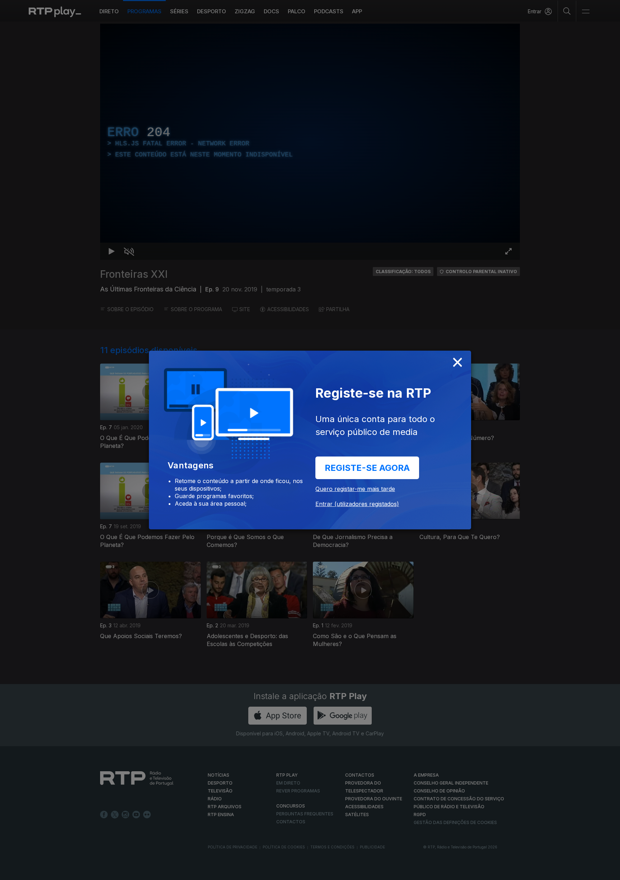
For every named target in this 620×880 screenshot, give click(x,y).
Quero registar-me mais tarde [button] (355, 488)
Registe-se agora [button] (367, 468)
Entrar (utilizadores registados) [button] (357, 503)
